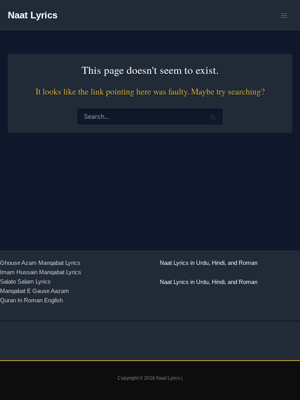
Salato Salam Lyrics (25, 282)
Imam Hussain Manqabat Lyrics (40, 272)
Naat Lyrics (32, 15)
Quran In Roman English (31, 300)
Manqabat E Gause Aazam (34, 291)
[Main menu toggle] (284, 15)
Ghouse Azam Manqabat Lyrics (40, 263)
